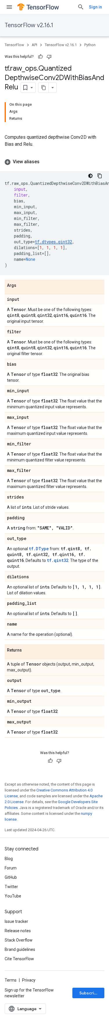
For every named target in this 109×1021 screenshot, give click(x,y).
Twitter (11, 886)
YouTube (13, 896)
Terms (11, 980)
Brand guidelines (20, 949)
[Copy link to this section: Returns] (27, 650)
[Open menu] (9, 7)
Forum (11, 868)
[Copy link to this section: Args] (22, 285)
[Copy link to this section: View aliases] (45, 161)
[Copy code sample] (99, 175)
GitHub (11, 877)
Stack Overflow (19, 940)
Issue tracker (16, 921)
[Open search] (80, 7)
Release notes (18, 930)
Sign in (95, 7)
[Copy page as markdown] (43, 88)
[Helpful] (40, 56)
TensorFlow (14, 45)
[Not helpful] (49, 56)
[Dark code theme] (90, 175)
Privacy (28, 980)
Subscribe (89, 993)
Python (90, 45)
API (34, 45)
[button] (54, 161)
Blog (9, 858)
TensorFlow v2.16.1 (29, 25)
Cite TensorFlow (19, 958)
